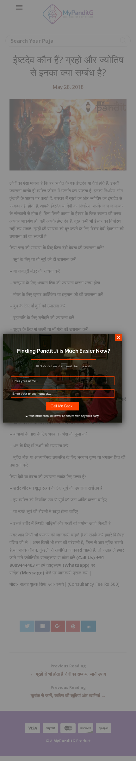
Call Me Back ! (62, 406)
